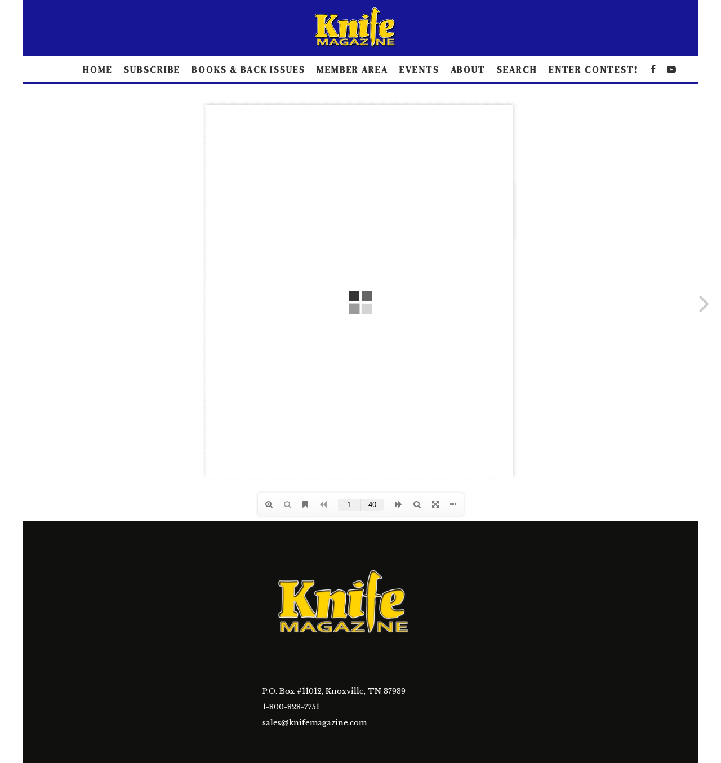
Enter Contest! (593, 69)
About (468, 69)
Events (419, 69)
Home (98, 69)
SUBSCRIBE (152, 69)
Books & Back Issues (248, 69)
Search (517, 69)
